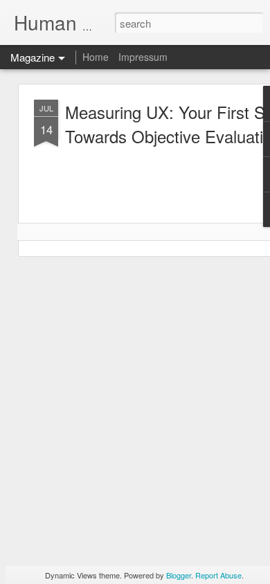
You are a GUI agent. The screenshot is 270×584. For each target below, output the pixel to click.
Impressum (143, 57)
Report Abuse (218, 575)
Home (95, 57)
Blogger (178, 575)
